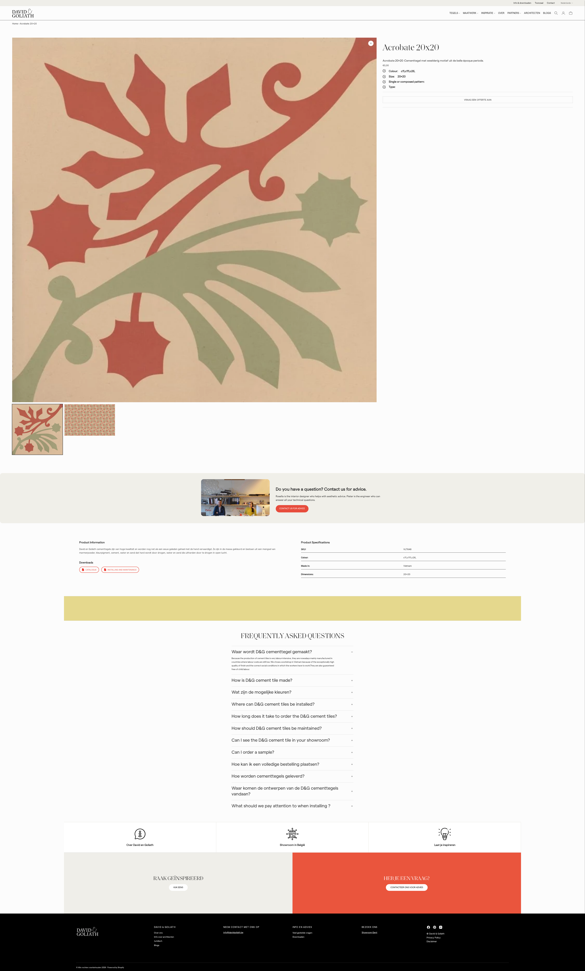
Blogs (156, 945)
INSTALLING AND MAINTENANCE (122, 570)
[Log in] (563, 13)
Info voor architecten (164, 937)
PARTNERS (513, 13)
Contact (551, 3)
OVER (501, 13)
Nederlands (566, 3)
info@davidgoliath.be (233, 933)
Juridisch (158, 941)
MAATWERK (469, 13)
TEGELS (453, 13)
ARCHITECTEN (532, 13)
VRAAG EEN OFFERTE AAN (477, 99)
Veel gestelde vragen (302, 933)
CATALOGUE (90, 570)
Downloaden (298, 937)
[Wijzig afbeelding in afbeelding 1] (37, 429)
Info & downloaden (522, 3)
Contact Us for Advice (292, 509)
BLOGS (547, 13)
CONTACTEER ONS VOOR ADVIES (406, 887)
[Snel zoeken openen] (556, 13)
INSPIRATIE (487, 13)
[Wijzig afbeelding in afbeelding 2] (89, 420)
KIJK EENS (178, 887)
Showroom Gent (369, 933)
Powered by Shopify (115, 967)
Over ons (158, 933)
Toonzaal (539, 3)
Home (15, 23)
